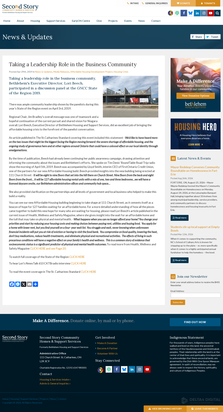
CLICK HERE (77, 257)
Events (128, 20)
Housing (35, 20)
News (141, 20)
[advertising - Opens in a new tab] (196, 133)
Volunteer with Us (107, 353)
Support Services (56, 20)
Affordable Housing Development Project (91, 71)
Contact (155, 20)
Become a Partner (107, 348)
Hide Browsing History (167, 408)
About (20, 20)
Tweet (214, 36)
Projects (113, 20)
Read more (180, 217)
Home (6, 20)
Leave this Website (206, 408)
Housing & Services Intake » (55, 379)
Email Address (177, 291)
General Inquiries (156, 3)
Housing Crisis (121, 71)
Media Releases (61, 71)
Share (198, 36)
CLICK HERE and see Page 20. (48, 248)
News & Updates (43, 71)
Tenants (209, 3)
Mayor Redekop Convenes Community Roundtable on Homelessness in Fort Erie (195, 170)
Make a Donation (107, 343)
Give (99, 20)
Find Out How (195, 322)
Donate (185, 3)
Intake (134, 3)
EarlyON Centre (81, 20)
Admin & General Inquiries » (55, 383)
